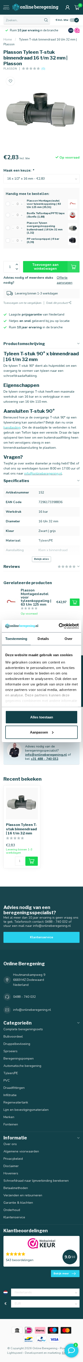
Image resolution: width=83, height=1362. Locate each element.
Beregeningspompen (18, 1058)
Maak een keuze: (18, 170)
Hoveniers (10, 1173)
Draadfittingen (14, 1088)
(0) (43, 68)
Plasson (10, 68)
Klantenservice (41, 937)
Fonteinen (10, 1124)
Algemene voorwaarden (21, 1151)
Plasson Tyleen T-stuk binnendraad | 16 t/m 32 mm (21, 829)
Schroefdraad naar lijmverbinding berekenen (36, 1181)
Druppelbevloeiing (16, 1044)
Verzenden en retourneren (22, 1195)
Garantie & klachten (18, 1202)
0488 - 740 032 (24, 997)
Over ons (10, 1144)
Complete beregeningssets (23, 1029)
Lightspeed (14, 1353)
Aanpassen (39, 732)
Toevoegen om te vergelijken (22, 303)
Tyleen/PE (10, 1073)
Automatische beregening (22, 1066)
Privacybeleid (13, 1159)
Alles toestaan (41, 717)
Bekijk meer (61, 1273)
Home (7, 40)
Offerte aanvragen (64, 280)
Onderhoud (11, 1210)
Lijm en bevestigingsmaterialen (26, 1110)
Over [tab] (68, 639)
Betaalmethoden (15, 1188)
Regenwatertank (15, 1102)
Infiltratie (10, 1095)
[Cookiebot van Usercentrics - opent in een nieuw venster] (59, 626)
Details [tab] (43, 639)
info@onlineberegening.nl (46, 754)
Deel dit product (57, 303)
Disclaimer (11, 1166)
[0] (77, 7)
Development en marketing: (43, 1353)
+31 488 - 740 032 (44, 759)
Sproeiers (10, 1051)
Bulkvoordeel (13, 1036)
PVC (6, 1080)
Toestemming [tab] (16, 639)
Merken (8, 1117)
